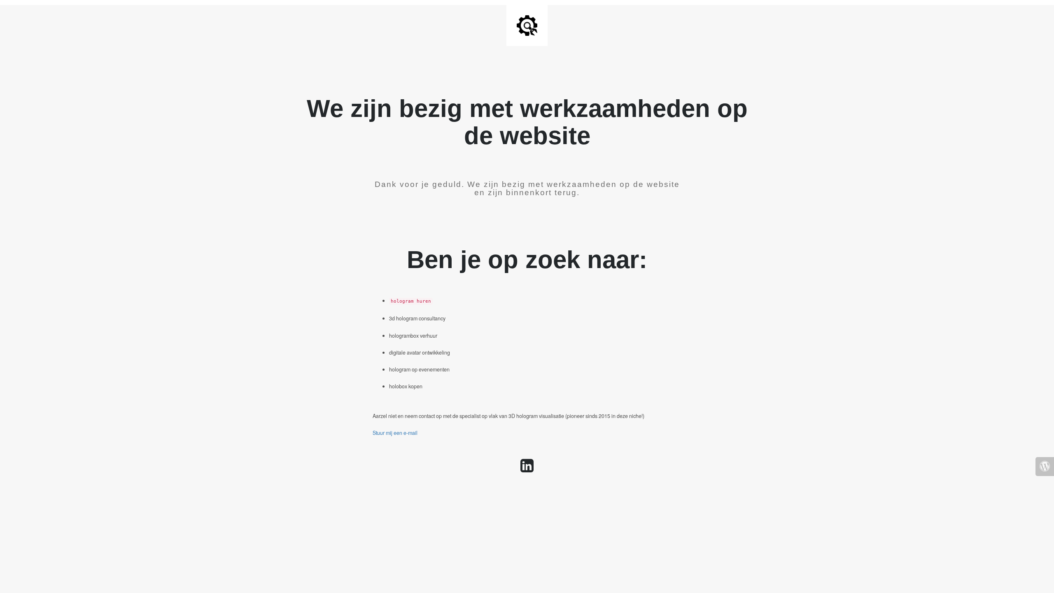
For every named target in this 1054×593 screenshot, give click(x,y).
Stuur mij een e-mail (395, 433)
